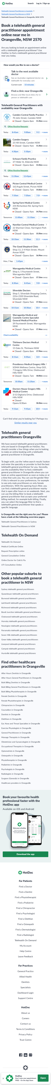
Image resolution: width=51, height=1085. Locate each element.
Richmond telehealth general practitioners (18, 608)
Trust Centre (25, 1040)
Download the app (25, 854)
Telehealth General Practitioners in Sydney (19, 522)
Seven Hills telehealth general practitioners (19, 635)
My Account (25, 946)
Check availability (11, 335)
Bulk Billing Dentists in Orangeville (15, 683)
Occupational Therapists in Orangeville (17, 747)
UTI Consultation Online (11, 565)
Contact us (25, 1024)
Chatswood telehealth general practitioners (19, 617)
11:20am (31, 382)
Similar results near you (25, 423)
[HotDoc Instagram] (30, 1055)
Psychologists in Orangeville (12, 769)
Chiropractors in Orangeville (13, 705)
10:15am (15, 308)
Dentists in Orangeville (10, 715)
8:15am (15, 357)
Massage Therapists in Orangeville (15, 737)
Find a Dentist (25, 892)
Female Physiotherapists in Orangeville (17, 701)
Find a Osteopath (25, 924)
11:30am (15, 176)
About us (25, 1013)
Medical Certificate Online (12, 547)
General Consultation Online (13, 556)
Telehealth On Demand (11, 542)
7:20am (27, 196)
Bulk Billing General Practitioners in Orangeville (21, 687)
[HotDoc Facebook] (20, 1055)
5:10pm (27, 152)
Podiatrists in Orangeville (11, 765)
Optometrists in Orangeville (12, 751)
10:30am (27, 308)
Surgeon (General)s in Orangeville (15, 779)
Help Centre (25, 951)
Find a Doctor (25, 887)
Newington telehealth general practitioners (19, 626)
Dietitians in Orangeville (11, 719)
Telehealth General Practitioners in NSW (15, 14)
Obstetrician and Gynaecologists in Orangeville (20, 742)
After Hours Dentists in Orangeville (16, 673)
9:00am (27, 132)
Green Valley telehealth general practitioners (19, 640)
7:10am (15, 196)
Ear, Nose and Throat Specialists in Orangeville (20, 724)
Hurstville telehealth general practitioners (18, 653)
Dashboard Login (26, 993)
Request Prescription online (12, 551)
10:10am (15, 239)
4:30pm (15, 152)
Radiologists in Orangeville (12, 774)
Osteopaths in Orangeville (12, 756)
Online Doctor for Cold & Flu (13, 560)
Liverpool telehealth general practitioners (18, 644)
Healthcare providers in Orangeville (16, 783)
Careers (25, 1018)
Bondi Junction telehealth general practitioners (21, 612)
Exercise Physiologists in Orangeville (16, 728)
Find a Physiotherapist (25, 897)
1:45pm (19, 261)
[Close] (3, 1078)
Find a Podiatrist (25, 903)
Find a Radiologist (25, 935)
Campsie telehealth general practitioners (18, 649)
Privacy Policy (25, 1035)
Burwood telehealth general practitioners (18, 599)
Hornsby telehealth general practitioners (18, 621)
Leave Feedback (25, 957)
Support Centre (25, 998)
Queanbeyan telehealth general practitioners (19, 594)
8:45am (15, 132)
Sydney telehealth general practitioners (17, 589)
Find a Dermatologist (25, 930)
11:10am (31, 217)
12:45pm (27, 176)
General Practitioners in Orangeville (16, 733)
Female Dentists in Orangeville (14, 696)
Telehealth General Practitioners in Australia (17, 11)
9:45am (27, 409)
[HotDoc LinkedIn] (25, 1055)
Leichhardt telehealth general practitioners (19, 603)
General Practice (25, 971)
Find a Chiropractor (25, 908)
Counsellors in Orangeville (12, 710)
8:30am (15, 283)
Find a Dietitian (25, 919)
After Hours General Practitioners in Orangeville (21, 678)
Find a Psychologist (25, 914)
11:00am (19, 217)
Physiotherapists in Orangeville (14, 760)
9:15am (15, 409)
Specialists (26, 987)
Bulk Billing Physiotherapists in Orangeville (18, 692)
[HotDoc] (7, 3)
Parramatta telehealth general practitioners (19, 631)
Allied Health (25, 977)
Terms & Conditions (25, 1029)
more (45, 132)
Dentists (25, 982)
